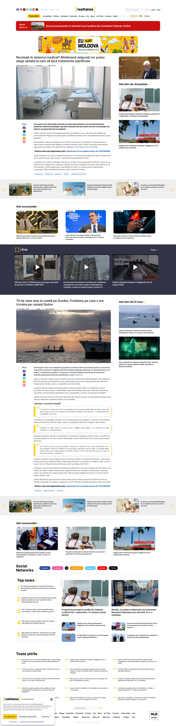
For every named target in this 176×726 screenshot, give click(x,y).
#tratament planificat (78, 174)
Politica (56, 16)
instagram (21, 9)
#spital (66, 174)
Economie (73, 16)
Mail (24, 142)
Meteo (75, 717)
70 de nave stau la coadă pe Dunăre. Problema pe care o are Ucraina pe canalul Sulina (60, 302)
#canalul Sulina (49, 490)
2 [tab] (87, 291)
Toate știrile (34, 16)
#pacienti (58, 174)
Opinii (115, 16)
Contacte (44, 10)
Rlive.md (96, 717)
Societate (64, 16)
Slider (38, 309)
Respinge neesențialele (27, 717)
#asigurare (39, 174)
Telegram (24, 134)
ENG (153, 10)
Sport (93, 16)
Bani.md (106, 717)
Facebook (24, 128)
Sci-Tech (99, 16)
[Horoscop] (120, 16)
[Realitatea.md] (154, 715)
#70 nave (38, 490)
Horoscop (86, 717)
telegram (30, 9)
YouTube (102, 568)
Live (148, 16)
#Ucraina (60, 490)
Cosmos (108, 16)
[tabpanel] (37, 270)
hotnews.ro (78, 375)
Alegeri (61, 713)
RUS (158, 10)
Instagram (57, 568)
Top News (66, 717)
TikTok (113, 568)
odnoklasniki (27, 9)
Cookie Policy (13, 721)
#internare (49, 174)
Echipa (51, 10)
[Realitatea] (95, 9)
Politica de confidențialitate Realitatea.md (32, 721)
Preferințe (45, 717)
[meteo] (127, 16)
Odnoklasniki (24, 138)
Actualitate (47, 16)
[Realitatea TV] (140, 16)
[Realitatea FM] (134, 16)
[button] (52, 699)
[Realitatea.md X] (24, 9)
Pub (57, 10)
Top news (25, 580)
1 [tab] (85, 291)
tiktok (37, 9)
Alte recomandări (26, 206)
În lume (81, 16)
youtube (33, 9)
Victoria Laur (52, 65)
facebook (17, 9)
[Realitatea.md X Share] (24, 131)
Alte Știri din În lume (131, 301)
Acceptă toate (10, 717)
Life (87, 16)
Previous (1, 188)
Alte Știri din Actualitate (133, 84)
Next (174, 188)
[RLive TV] (21, 250)
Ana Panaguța (50, 309)
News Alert (22, 26)
